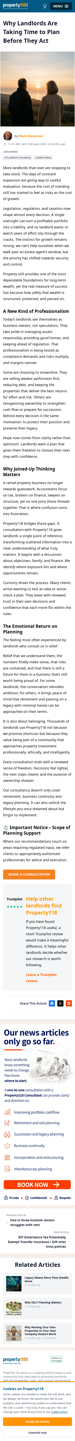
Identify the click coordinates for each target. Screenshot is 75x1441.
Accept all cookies (37, 1421)
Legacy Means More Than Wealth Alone (46, 1279)
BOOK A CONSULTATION (29, 874)
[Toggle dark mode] (45, 6)
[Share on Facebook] (52, 1003)
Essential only (37, 1432)
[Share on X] (60, 1003)
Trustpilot (14, 899)
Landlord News (43, 157)
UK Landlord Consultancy (17, 157)
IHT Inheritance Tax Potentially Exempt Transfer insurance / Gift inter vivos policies (37, 1242)
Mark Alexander (31, 136)
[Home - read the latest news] (22, 6)
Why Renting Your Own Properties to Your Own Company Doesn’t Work (40, 1331)
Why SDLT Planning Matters (43, 1302)
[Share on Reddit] (69, 1003)
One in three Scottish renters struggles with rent (32, 1222)
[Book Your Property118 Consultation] (37, 1114)
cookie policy (59, 1412)
